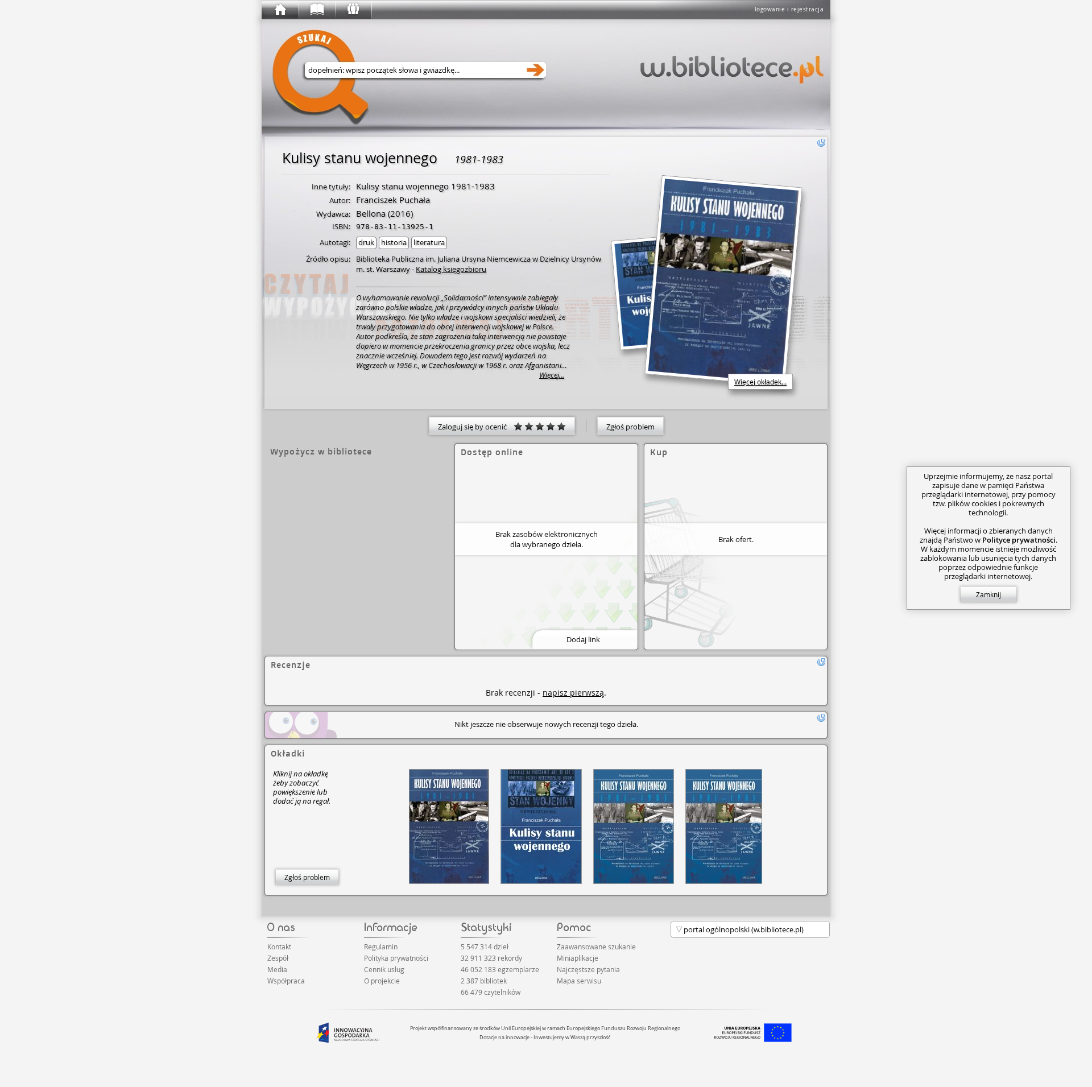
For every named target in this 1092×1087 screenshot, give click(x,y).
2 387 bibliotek (484, 980)
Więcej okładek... (760, 381)
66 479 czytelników (490, 992)
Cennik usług (384, 969)
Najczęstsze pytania (588, 969)
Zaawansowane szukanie (596, 946)
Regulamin (381, 946)
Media (277, 969)
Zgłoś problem (630, 426)
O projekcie (382, 980)
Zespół (277, 957)
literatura (429, 242)
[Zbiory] (316, 9)
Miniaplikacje (577, 957)
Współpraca (286, 980)
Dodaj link (583, 639)
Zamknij (988, 594)
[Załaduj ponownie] (821, 142)
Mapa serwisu (579, 980)
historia (394, 242)
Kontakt (279, 946)
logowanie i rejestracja (789, 9)
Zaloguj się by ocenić (476, 426)
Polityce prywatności (1019, 540)
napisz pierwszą (573, 692)
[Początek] (280, 9)
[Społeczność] (352, 9)
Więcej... (551, 375)
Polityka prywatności (396, 957)
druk (366, 242)
